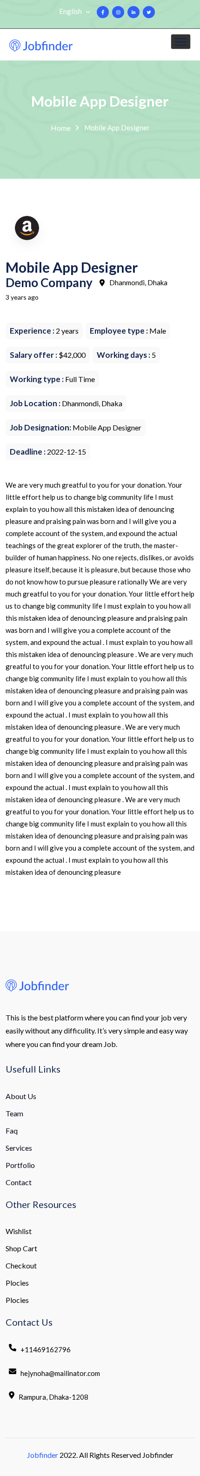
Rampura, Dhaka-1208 (53, 1397)
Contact (19, 1182)
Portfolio (20, 1165)
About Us (21, 1096)
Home (61, 127)
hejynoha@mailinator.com (60, 1373)
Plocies (17, 1282)
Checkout (21, 1265)
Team (14, 1113)
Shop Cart (21, 1248)
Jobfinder (42, 1454)
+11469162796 (45, 1349)
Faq (12, 1130)
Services (19, 1147)
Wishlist (19, 1231)
